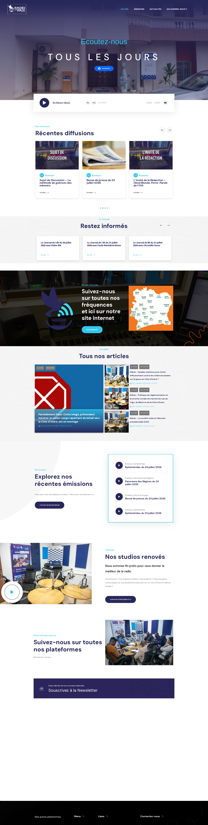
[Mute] (165, 103)
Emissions (139, 9)
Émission (49, 175)
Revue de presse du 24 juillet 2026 (145, 498)
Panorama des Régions (144, 478)
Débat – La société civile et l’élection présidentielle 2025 (148, 420)
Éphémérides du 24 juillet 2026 (143, 467)
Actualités (155, 9)
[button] (100, 208)
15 (87, 103)
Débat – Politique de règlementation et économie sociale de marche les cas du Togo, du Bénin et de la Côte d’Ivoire (149, 399)
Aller (43, 255)
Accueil (125, 9)
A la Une (40, 368)
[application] (127, 102)
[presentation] (162, 130)
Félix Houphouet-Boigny (50, 426)
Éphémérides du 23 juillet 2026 (143, 513)
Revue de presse (141, 495)
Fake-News (50, 368)
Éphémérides (139, 464)
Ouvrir (43, 193)
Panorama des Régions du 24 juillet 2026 (142, 483)
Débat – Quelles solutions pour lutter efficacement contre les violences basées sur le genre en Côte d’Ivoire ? (150, 376)
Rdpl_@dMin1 (137, 383)
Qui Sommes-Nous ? (177, 9)
